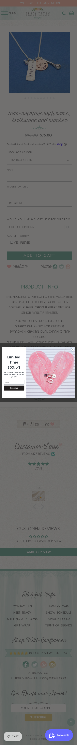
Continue (14, 388)
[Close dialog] (72, 349)
